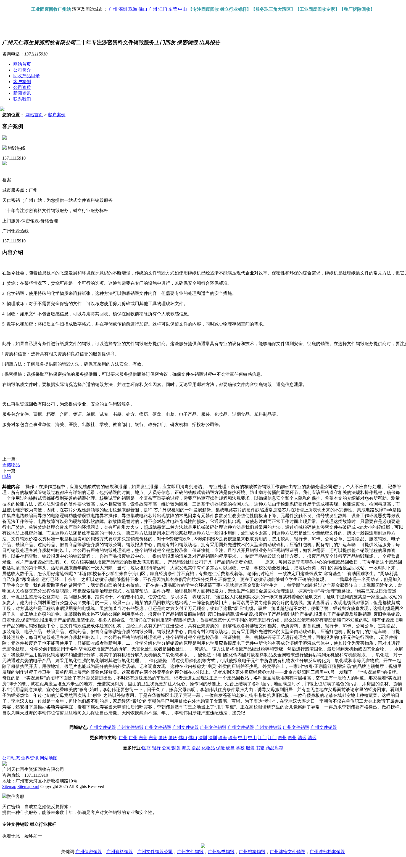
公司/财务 (171, 747)
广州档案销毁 (252, 851)
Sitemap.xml (28, 786)
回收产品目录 (26, 75)
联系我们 (22, 99)
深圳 (122, 9)
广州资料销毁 (119, 851)
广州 (113, 9)
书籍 (260, 747)
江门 (162, 9)
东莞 (172, 9)
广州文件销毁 (102, 727)
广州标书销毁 (221, 851)
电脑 (6, 476)
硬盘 (230, 747)
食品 (196, 747)
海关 (186, 747)
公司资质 (22, 87)
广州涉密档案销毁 (327, 851)
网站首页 (22, 64)
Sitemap (9, 786)
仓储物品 (11, 464)
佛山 (142, 9)
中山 (182, 9)
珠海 (132, 9)
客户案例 (22, 81)
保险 (220, 747)
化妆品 (208, 747)
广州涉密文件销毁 (287, 851)
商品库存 (274, 747)
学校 (240, 747)
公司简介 (22, 70)
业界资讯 (30, 758)
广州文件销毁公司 (155, 851)
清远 (302, 737)
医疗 (146, 747)
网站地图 (48, 758)
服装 (250, 747)
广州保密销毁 (88, 851)
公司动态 (11, 758)
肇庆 (163, 737)
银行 (156, 747)
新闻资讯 (22, 93)
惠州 (282, 737)
